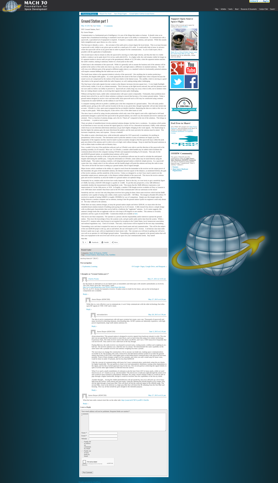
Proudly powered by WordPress (89, 482)
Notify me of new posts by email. (87, 453)
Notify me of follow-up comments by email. (87, 445)
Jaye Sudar (96, 26)
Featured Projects (89, 14)
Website (84, 439)
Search (272, 9)
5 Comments (108, 26)
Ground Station (90, 255)
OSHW (104, 253)
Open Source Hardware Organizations (180, 169)
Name (84, 433)
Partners (175, 167)
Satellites (112, 255)
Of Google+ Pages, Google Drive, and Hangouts (148, 266)
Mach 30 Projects (95, 253)
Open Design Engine (120, 14)
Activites (223, 9)
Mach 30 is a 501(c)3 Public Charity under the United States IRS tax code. (184, 52)
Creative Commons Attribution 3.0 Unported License (182, 131)
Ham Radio (101, 255)
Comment (84, 414)
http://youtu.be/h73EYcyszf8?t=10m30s (135, 400)
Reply (85, 294)
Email (84, 436)
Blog (216, 9)
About (237, 9)
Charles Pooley (93, 279)
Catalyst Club (263, 9)
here (136, 214)
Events (230, 9)
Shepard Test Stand (105, 14)
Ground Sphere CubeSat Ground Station (141, 14)
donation (185, 27)
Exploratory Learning (90, 266)
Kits (107, 255)
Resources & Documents (249, 9)
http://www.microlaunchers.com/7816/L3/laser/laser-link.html (104, 287)
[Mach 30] (23, 5)
